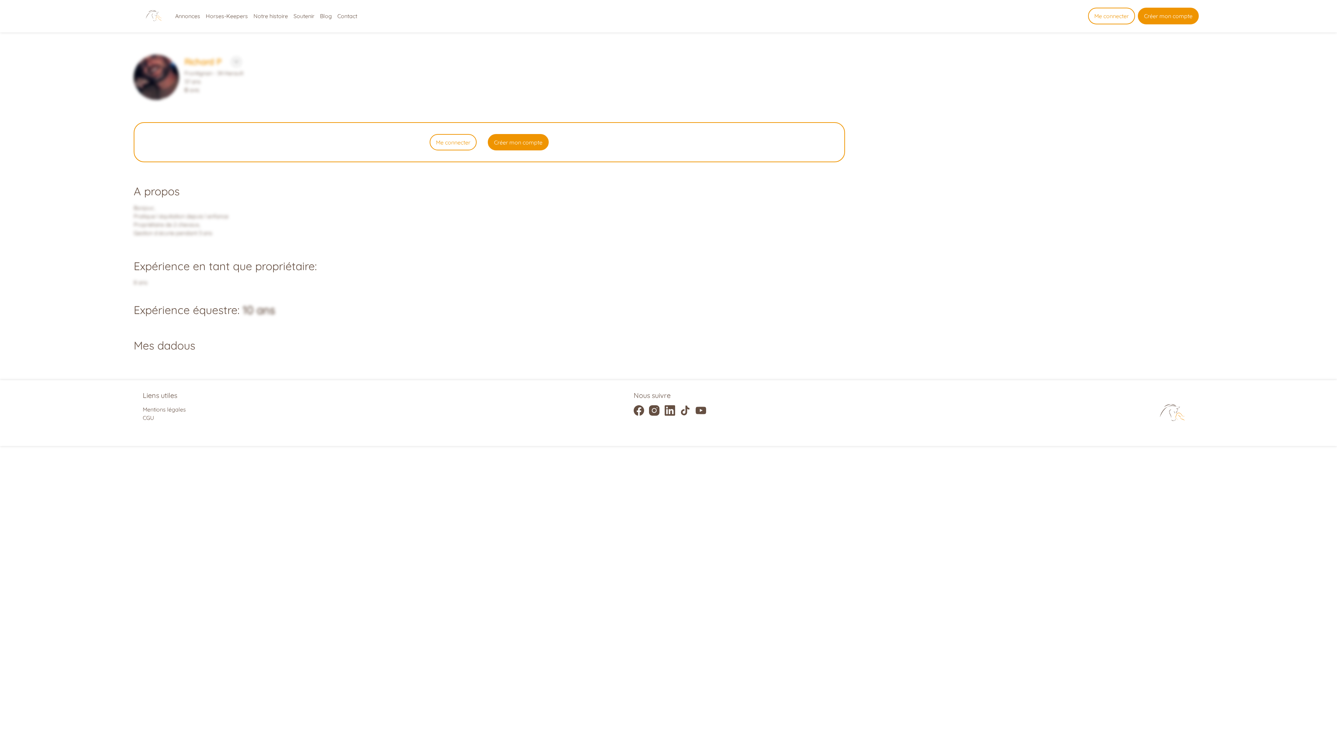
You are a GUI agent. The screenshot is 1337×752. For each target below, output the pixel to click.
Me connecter (1111, 16)
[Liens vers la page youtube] (701, 410)
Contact (347, 16)
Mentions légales (164, 409)
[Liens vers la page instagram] (654, 410)
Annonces (187, 16)
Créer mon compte (1168, 16)
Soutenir (304, 16)
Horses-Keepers (227, 16)
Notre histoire (270, 16)
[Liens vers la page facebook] (639, 410)
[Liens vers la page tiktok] (685, 410)
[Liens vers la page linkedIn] (670, 410)
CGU (148, 417)
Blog (326, 16)
